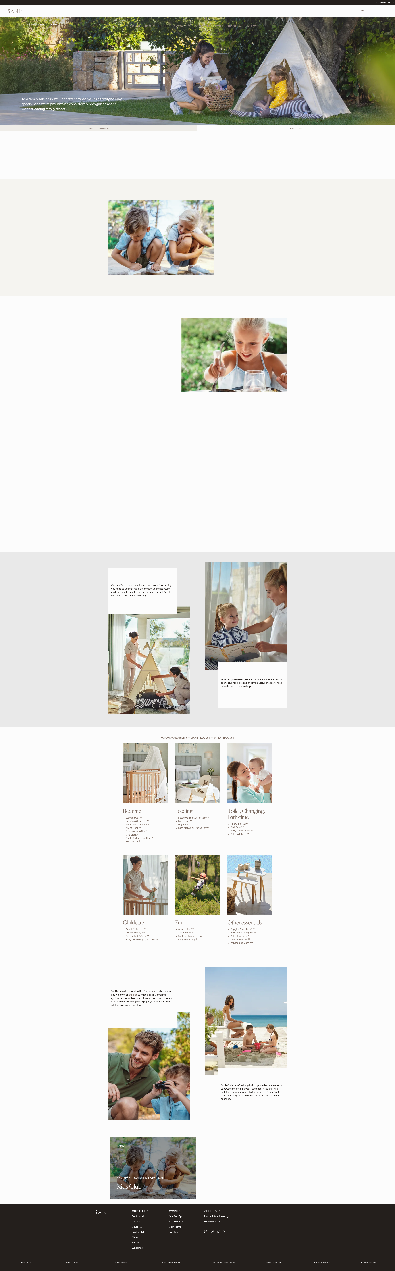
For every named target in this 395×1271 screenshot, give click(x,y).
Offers (219, 26)
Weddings (137, 1248)
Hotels (149, 26)
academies (202, 161)
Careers (136, 1222)
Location (174, 1232)
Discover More (119, 1017)
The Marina (235, 26)
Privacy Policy (120, 1263)
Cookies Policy (273, 1263)
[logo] (14, 11)
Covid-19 (137, 1227)
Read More (230, 261)
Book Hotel (138, 1216)
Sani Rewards (176, 1222)
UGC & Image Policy (171, 1263)
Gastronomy (182, 26)
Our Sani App (176, 1216)
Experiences (202, 26)
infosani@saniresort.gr (216, 1216)
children (133, 995)
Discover (105, 500)
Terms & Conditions (321, 1263)
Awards (136, 1243)
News (135, 1237)
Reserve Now (115, 386)
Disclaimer (26, 1263)
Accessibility (72, 1263)
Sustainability (139, 1232)
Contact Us (175, 1227)
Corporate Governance (224, 1263)
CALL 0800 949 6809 (384, 3)
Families (164, 26)
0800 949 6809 (212, 1222)
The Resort (133, 26)
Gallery (251, 26)
